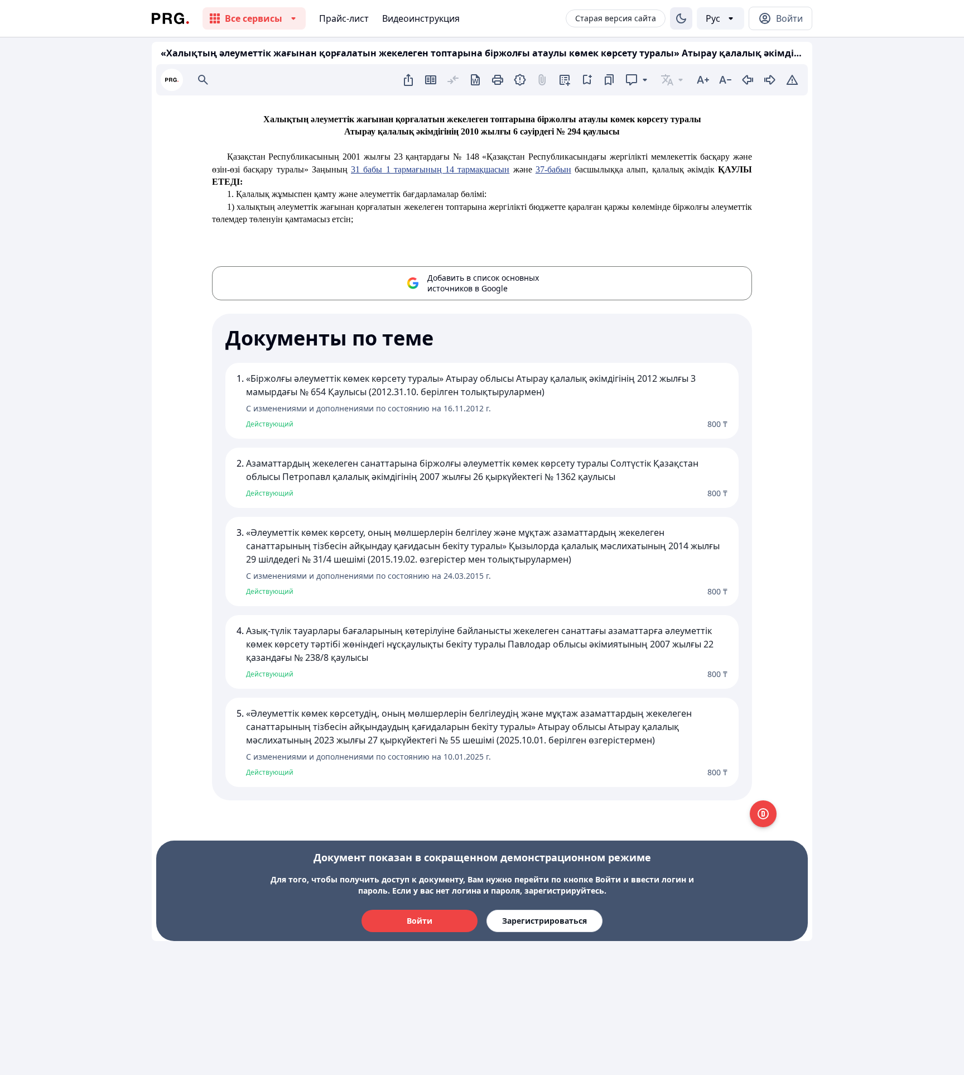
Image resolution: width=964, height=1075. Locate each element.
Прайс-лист (344, 18)
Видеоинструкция (421, 18)
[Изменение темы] (681, 18)
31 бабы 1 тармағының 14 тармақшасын (430, 169)
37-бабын (553, 169)
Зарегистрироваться (544, 920)
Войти (419, 920)
